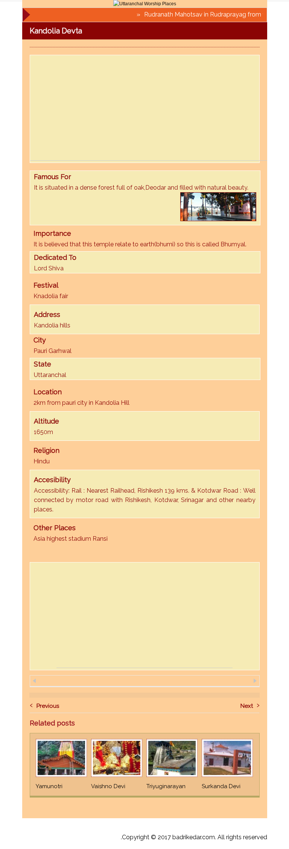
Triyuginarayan (166, 786)
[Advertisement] (159, 107)
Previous (44, 704)
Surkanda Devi (221, 786)
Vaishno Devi (108, 786)
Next (250, 704)
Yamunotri (49, 786)
